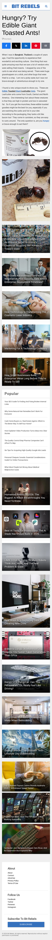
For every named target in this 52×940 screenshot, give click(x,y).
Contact (11, 875)
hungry (46, 121)
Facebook (11, 899)
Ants (33, 91)
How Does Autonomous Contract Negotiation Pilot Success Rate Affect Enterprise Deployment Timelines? (26, 279)
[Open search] (47, 5)
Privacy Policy (13, 881)
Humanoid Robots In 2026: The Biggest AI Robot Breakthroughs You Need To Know (25, 497)
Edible (5, 91)
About (10, 873)
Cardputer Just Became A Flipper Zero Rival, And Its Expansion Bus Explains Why (25, 849)
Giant (18, 91)
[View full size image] (26, 142)
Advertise (11, 878)
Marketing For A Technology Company (26, 348)
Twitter (10, 902)
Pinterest (11, 905)
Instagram (12, 907)
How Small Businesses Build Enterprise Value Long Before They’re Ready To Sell (25, 378)
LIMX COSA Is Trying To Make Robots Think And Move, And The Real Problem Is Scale (25, 563)
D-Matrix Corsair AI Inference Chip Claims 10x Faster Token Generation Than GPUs (25, 652)
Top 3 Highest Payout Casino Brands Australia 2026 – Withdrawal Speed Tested (24, 786)
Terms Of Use (13, 883)
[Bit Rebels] (24, 8)
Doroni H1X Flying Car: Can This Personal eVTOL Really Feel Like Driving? (23, 685)
